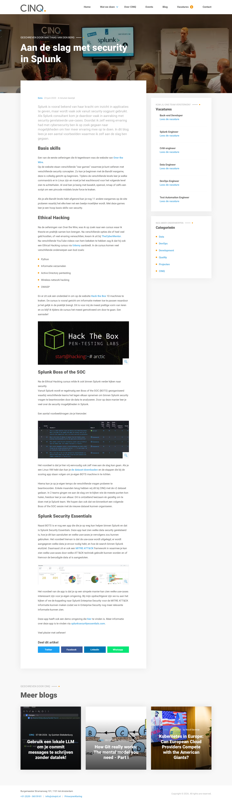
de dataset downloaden (84, 469)
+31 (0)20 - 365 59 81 (31, 796)
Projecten (164, 264)
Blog (165, 6)
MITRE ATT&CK (84, 548)
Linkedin (94, 649)
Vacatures (184, 6)
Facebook (71, 649)
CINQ (162, 271)
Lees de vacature (169, 119)
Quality (163, 257)
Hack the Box (98, 296)
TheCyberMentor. (112, 236)
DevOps (163, 243)
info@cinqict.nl (53, 796)
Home (87, 6)
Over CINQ (130, 6)
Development (166, 250)
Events (149, 6)
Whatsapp (118, 649)
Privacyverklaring (73, 796)
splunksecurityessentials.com (88, 623)
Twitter (48, 649)
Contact (207, 6)
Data (161, 236)
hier (89, 618)
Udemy (76, 245)
